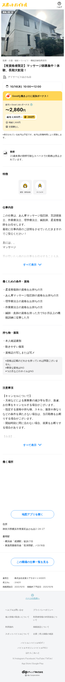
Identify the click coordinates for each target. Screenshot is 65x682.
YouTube (40, 658)
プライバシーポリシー (43, 610)
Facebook (30, 658)
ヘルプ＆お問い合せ (14, 610)
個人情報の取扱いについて (17, 617)
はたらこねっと (33, 653)
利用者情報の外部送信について (45, 618)
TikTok (49, 658)
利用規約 (9, 627)
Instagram (19, 658)
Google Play (38, 663)
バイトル (25, 643)
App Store (26, 663)
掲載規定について (41, 627)
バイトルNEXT (36, 643)
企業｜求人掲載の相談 (43, 634)
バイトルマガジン (26, 648)
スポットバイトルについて (17, 634)
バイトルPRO (40, 648)
